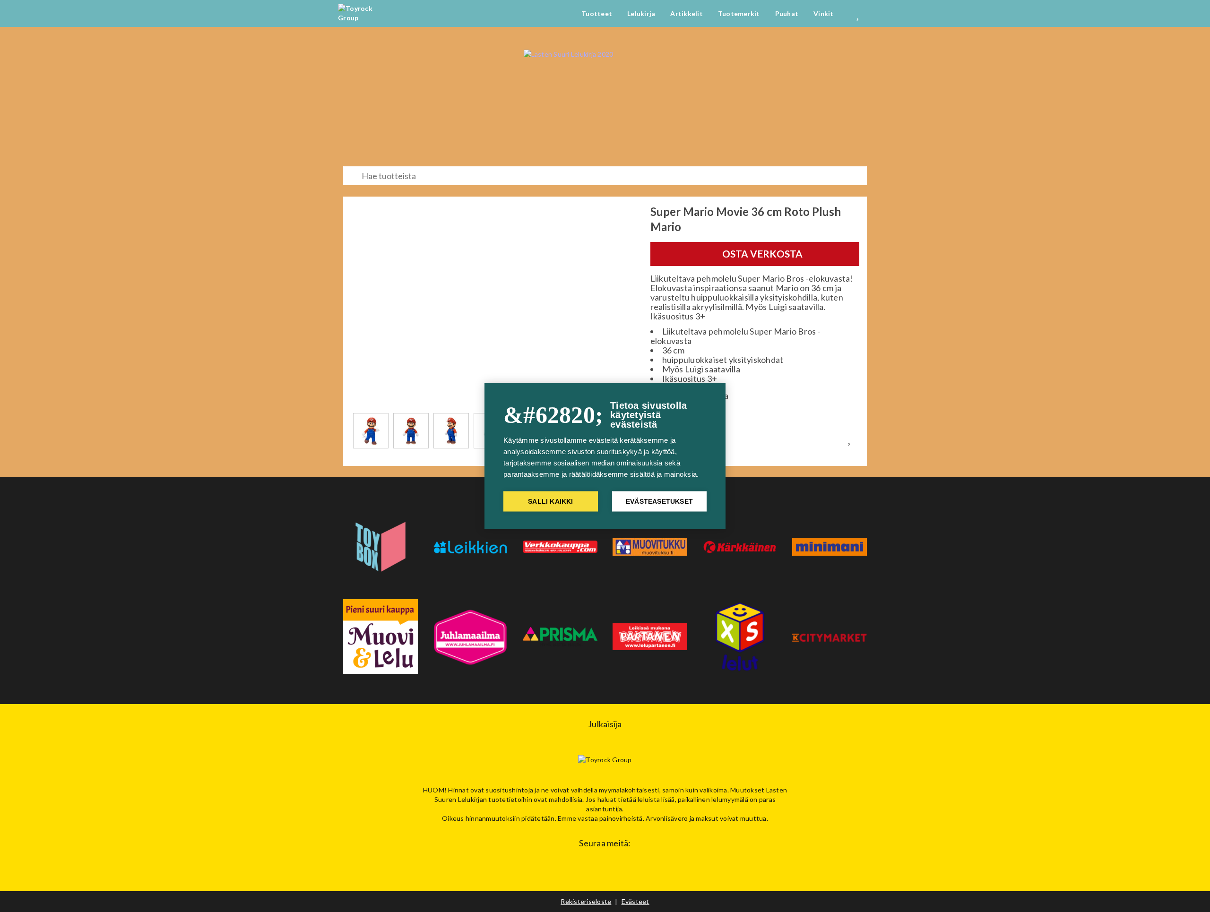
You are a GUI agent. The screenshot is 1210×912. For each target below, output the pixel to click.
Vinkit (823, 13)
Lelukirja (641, 13)
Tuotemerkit (739, 13)
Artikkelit (686, 13)
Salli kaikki (550, 501)
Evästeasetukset (659, 501)
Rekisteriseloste (586, 901)
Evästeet (635, 901)
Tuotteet (596, 13)
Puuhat (787, 13)
